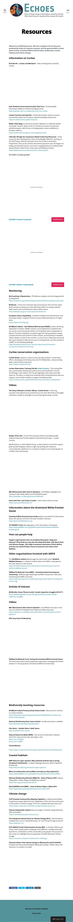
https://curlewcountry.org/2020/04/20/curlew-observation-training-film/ (34, 380)
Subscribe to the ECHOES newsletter (36, 909)
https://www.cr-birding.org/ (19, 322)
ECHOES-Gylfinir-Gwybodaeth (21, 285)
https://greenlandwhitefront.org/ (21, 521)
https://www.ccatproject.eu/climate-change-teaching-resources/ (32, 806)
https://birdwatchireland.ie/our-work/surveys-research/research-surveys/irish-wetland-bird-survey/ (32, 345)
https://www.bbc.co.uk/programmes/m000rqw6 (26, 496)
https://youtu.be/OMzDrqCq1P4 (20, 503)
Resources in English (16, 739)
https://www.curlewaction (18, 364)
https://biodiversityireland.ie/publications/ (24, 724)
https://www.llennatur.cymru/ (19, 731)
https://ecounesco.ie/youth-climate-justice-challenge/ (28, 838)
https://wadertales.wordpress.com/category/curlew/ (27, 133)
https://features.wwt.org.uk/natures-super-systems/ (27, 767)
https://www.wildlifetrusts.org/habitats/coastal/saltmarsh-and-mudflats (34, 774)
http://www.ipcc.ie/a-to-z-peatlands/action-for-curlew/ (28, 111)
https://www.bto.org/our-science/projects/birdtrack (27, 312)
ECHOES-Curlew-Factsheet (20, 219)
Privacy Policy (36, 913)
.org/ (29, 364)
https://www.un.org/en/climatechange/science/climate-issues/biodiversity (35, 750)
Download (57, 219)
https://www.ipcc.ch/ (16, 823)
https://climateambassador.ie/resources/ (23, 814)
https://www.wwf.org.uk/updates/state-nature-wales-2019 (29, 789)
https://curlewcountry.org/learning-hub (23, 120)
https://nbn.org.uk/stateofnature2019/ (22, 782)
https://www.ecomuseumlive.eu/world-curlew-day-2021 (28, 150)
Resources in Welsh (16, 741)
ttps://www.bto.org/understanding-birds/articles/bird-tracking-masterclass (36, 301)
